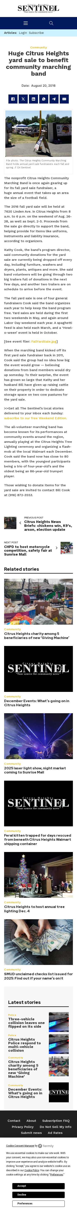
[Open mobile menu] (26, 23)
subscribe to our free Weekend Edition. (35, 418)
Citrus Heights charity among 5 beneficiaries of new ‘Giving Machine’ (36, 635)
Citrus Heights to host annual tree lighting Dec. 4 (34, 908)
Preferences (24, 1203)
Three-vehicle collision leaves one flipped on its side (26, 1022)
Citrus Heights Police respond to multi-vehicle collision (24, 1044)
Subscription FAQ (56, 1121)
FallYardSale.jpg (43, 341)
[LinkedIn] (33, 99)
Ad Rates (55, 1133)
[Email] (64, 99)
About (31, 1121)
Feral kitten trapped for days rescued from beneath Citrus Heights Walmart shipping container (37, 839)
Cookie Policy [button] (31, 1170)
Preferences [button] (56, 1174)
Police (12, 1015)
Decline (21, 1194)
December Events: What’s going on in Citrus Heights (36, 703)
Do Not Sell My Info (55, 1127)
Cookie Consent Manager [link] (20, 1145)
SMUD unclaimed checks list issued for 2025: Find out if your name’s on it (38, 976)
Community (12, 629)
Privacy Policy (22, 1127)
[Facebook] (12, 99)
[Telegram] (54, 99)
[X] (23, 99)
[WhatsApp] (43, 99)
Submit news (31, 1133)
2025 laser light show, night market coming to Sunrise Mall (35, 770)
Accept (21, 1186)
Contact (14, 1121)
